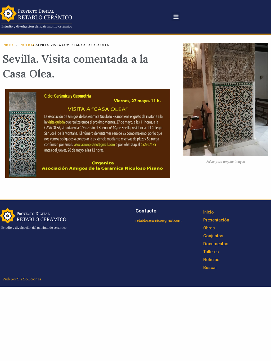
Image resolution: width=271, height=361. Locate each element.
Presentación (216, 220)
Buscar (210, 267)
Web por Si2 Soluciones (22, 279)
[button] (175, 16)
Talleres (211, 251)
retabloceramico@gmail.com (159, 220)
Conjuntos (213, 235)
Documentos (215, 243)
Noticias (28, 45)
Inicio (8, 45)
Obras (209, 227)
